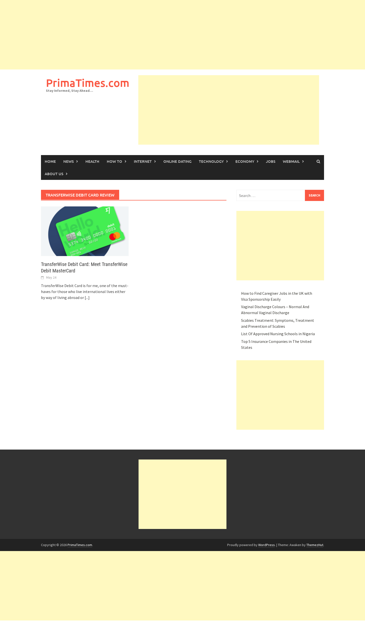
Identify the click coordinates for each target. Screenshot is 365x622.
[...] (87, 297)
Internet (143, 161)
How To (114, 161)
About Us (54, 173)
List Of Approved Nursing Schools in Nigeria (278, 333)
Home (50, 161)
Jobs (270, 161)
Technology (211, 161)
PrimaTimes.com (87, 83)
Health (92, 161)
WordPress (266, 545)
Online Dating (177, 161)
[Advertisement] (149, 34)
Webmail (291, 161)
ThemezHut (314, 545)
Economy (244, 161)
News (68, 161)
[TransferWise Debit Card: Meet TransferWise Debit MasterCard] (85, 230)
